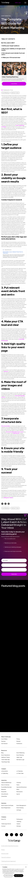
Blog (2, 752)
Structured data (5, 426)
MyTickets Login (20, 759)
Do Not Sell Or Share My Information (9, 846)
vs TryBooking (4, 773)
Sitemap (19, 826)
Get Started (4, 743)
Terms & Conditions (6, 857)
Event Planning (20, 755)
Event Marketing (5, 92)
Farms (18, 785)
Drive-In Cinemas (5, 785)
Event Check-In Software (7, 805)
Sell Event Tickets (15, 92)
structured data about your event (14, 432)
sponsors (6, 371)
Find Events (19, 743)
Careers (18, 823)
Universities (4, 796)
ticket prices (16, 433)
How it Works (4, 739)
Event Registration (5, 807)
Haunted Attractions (22, 787)
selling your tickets (8, 497)
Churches (19, 782)
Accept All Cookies (19, 875)
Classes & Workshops (6, 782)
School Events (4, 794)
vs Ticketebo (20, 771)
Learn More (14, 83)
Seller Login (19, 757)
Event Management (21, 805)
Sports (18, 794)
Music (18, 789)
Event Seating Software (20, 809)
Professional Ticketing (19, 820)
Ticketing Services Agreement (8, 861)
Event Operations (5, 755)
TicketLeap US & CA (6, 823)
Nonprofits (3, 791)
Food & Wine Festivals (6, 787)
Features (3, 741)
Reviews (18, 741)
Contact (3, 826)
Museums (3, 789)
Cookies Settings (8, 875)
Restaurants (20, 791)
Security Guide (4, 853)
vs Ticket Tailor (20, 773)
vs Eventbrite (4, 771)
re (13, 53)
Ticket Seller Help (5, 759)
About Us (3, 819)
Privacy (3, 849)
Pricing (18, 739)
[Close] (25, 867)
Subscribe (14, 574)
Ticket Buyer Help (5, 762)
